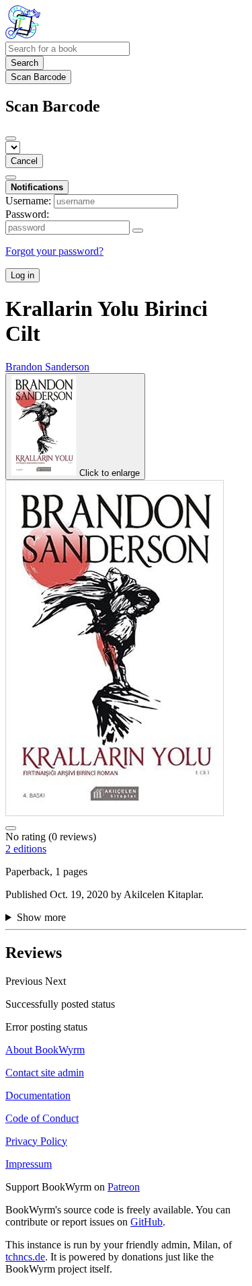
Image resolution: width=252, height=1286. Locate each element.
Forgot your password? (54, 251)
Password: (27, 214)
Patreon (124, 1187)
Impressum (28, 1164)
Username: (28, 200)
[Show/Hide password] (137, 231)
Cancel (24, 161)
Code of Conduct (42, 1118)
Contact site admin (44, 1072)
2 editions (25, 848)
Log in (22, 275)
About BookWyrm (45, 1049)
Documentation (38, 1095)
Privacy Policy (36, 1141)
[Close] (10, 138)
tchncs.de (25, 1256)
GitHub (146, 1222)
